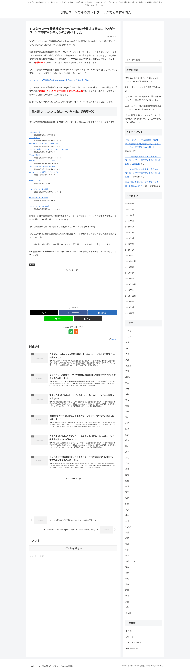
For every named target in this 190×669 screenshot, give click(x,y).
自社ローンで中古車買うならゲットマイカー (44, 172)
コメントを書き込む (73, 548)
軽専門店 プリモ (35, 180)
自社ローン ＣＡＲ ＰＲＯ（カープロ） (43, 143)
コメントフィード (133, 642)
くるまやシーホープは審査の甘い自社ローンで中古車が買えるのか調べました (143, 98)
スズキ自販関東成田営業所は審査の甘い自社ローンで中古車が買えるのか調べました (143, 160)
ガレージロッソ (34, 138)
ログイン (129, 631)
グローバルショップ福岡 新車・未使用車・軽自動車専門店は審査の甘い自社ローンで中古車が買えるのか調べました (143, 143)
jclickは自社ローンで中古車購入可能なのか (143, 89)
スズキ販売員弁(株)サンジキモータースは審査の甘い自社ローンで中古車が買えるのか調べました (143, 118)
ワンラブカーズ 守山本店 (38, 189)
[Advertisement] (73, 287)
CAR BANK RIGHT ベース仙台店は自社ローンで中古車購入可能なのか (143, 80)
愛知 (33, 265)
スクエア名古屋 (34, 132)
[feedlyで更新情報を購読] (71, 331)
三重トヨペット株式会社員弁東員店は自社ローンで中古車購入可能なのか (143, 107)
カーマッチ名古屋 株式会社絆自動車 (42, 166)
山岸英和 (136, 164)
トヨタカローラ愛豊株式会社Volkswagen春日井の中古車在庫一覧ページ (61, 80)
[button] (88, 318)
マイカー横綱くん (35, 155)
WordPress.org (132, 648)
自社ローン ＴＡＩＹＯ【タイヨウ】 (42, 161)
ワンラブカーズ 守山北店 (38, 198)
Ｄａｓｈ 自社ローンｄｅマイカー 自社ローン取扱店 (48, 149)
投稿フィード (131, 637)
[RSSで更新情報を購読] (76, 331)
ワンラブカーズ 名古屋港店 (39, 206)
